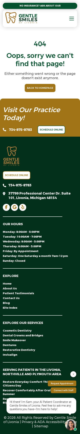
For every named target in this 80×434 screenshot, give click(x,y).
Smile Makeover (14, 340)
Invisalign (10, 355)
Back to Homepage (40, 87)
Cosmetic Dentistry (17, 330)
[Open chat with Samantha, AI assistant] (70, 424)
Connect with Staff (63, 390)
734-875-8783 (20, 130)
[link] (6, 207)
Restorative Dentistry (19, 350)
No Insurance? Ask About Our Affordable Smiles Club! (40, 5)
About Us (10, 288)
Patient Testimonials (18, 293)
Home (7, 283)
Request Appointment (62, 383)
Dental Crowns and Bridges (23, 335)
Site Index (10, 308)
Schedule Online (51, 129)
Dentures (9, 345)
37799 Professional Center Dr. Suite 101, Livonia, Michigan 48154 (39, 195)
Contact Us (11, 298)
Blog (6, 303)
